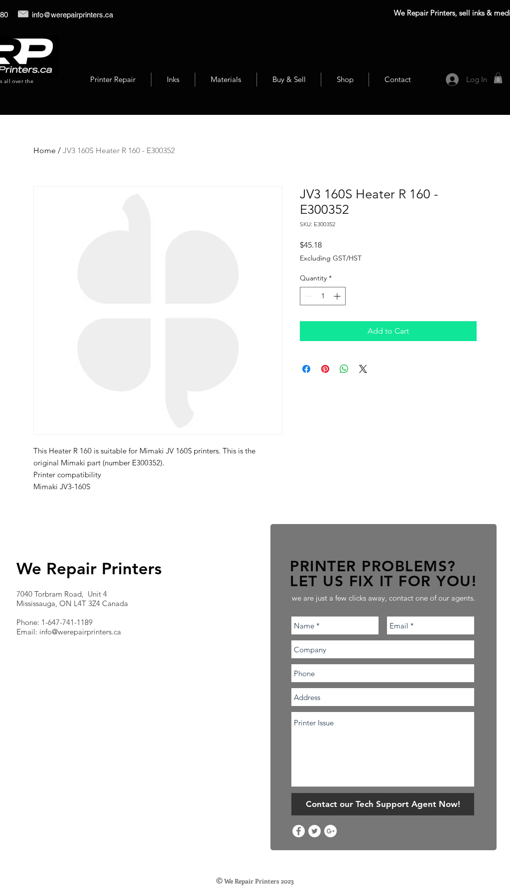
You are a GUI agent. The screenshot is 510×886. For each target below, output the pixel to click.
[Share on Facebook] (306, 369)
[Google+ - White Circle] (330, 831)
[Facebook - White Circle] (298, 831)
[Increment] (338, 296)
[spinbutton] (323, 296)
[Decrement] (307, 296)
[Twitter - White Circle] (314, 831)
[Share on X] (363, 369)
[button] (498, 78)
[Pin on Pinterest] (325, 369)
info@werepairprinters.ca (72, 14)
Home (44, 150)
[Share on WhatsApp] (344, 369)
